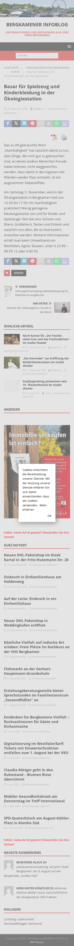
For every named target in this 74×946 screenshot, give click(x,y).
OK (50, 516)
